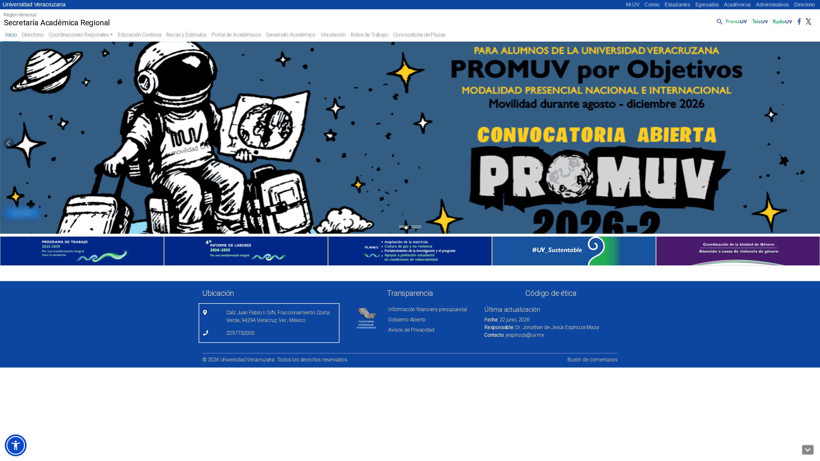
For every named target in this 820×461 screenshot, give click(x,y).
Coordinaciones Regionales (79, 35)
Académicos (737, 4)
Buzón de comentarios (593, 360)
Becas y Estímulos (186, 35)
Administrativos (772, 4)
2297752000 (240, 333)
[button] (718, 21)
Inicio (11, 35)
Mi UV (632, 4)
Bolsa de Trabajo (369, 35)
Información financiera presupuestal (427, 309)
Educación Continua (139, 35)
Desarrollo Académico (291, 35)
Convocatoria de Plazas (419, 35)
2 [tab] (416, 227)
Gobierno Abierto (407, 320)
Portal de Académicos (236, 35)
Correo (652, 4)
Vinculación (333, 35)
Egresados (707, 4)
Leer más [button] (22, 213)
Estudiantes (677, 4)
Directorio (804, 4)
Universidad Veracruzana (34, 4)
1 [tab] (404, 227)
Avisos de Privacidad (411, 330)
